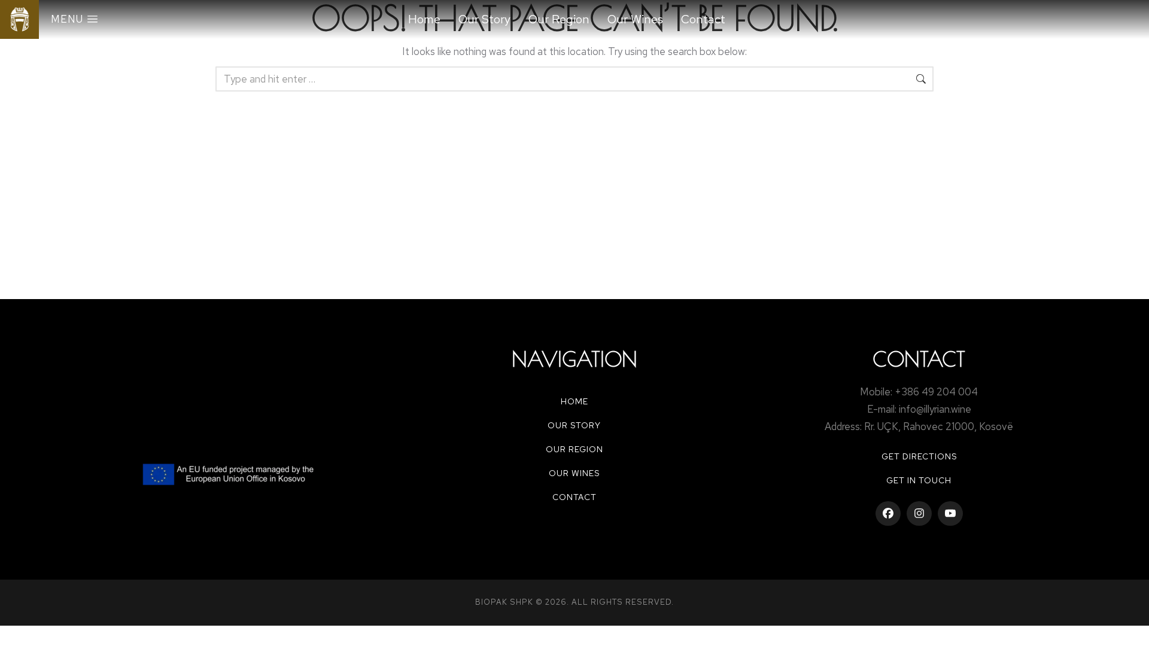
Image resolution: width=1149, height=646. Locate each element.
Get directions (919, 456)
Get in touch (919, 480)
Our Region (574, 449)
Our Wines (574, 473)
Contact (574, 497)
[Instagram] (919, 513)
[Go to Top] (1132, 629)
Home (574, 401)
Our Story (574, 425)
